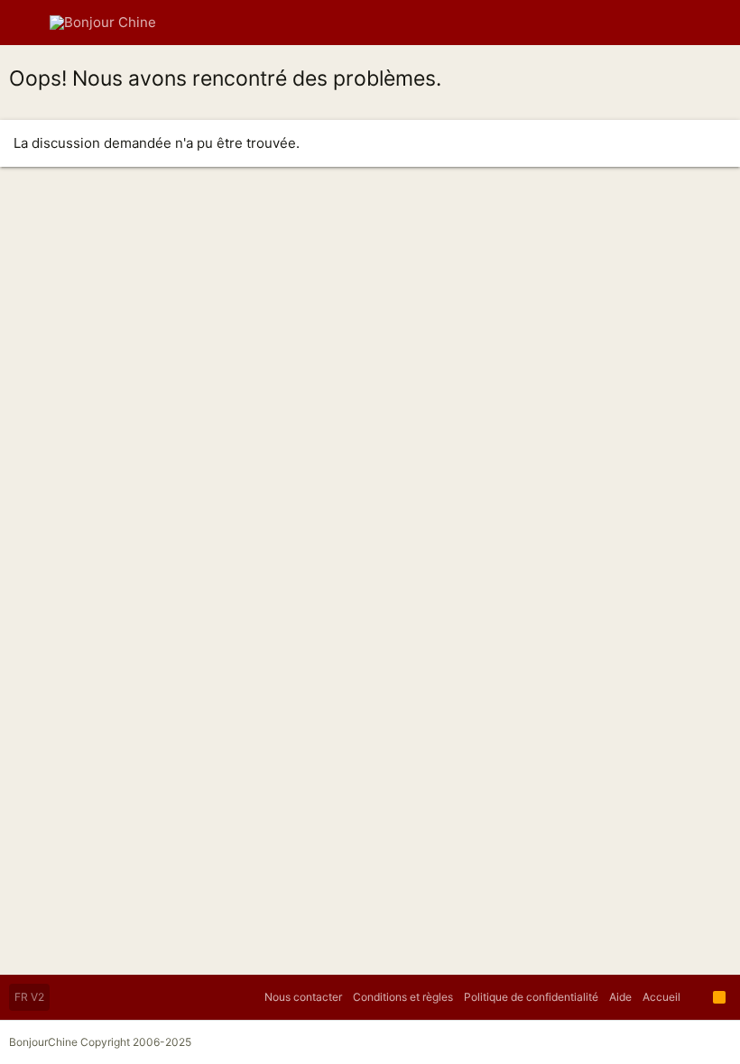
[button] (27, 22)
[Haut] (697, 997)
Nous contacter (303, 997)
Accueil (661, 997)
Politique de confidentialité (531, 997)
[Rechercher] (713, 22)
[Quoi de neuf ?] (680, 22)
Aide (620, 997)
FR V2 (29, 997)
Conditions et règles (403, 997)
